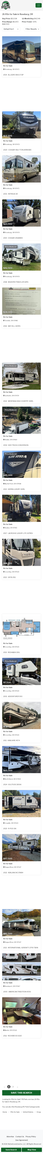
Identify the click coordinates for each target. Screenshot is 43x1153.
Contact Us (20, 1137)
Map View (32, 1150)
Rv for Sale (7, 66)
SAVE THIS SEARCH (21, 1092)
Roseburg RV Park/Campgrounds (27, 1107)
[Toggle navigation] (39, 5)
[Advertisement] (21, 1059)
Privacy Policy (31, 1137)
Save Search (11, 1150)
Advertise (10, 1137)
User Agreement (21, 1140)
